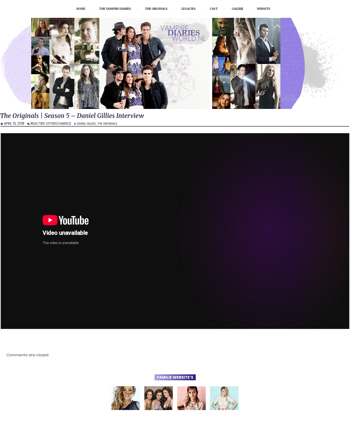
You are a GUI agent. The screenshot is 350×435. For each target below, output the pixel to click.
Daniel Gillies (88, 124)
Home (69, 9)
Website (274, 9)
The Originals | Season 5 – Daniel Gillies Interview (82, 116)
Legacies (192, 9)
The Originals (156, 9)
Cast (219, 9)
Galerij (245, 9)
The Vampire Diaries (108, 9)
